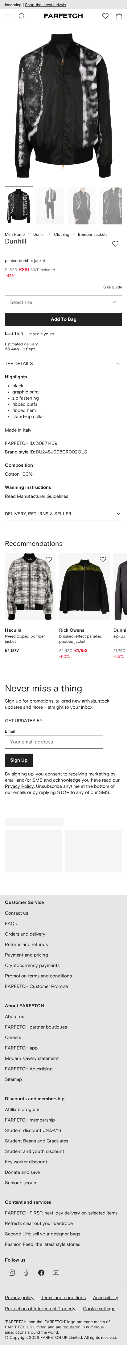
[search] (21, 16)
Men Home (15, 234)
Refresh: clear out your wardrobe (39, 1223)
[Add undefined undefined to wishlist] (48, 559)
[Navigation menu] (8, 16)
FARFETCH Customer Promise (36, 986)
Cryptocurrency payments (32, 965)
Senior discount (21, 1182)
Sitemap (13, 1079)
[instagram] (11, 1272)
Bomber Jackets (92, 234)
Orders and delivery (25, 934)
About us (14, 1016)
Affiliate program (22, 1109)
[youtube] (56, 1272)
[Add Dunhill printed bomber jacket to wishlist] (115, 244)
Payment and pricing (26, 954)
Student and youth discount (34, 1151)
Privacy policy (19, 1297)
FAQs (11, 923)
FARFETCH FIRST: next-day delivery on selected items (61, 1212)
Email (10, 731)
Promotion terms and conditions (38, 975)
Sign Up (18, 760)
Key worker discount (26, 1161)
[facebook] (41, 1272)
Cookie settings (99, 1308)
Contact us (16, 913)
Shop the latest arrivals (45, 5)
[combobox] (63, 302)
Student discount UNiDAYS (33, 1130)
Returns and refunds (26, 944)
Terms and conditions (63, 1297)
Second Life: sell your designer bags (42, 1233)
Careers (13, 1037)
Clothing (61, 234)
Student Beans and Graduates (36, 1140)
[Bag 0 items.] (119, 16)
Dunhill (39, 234)
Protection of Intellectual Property (40, 1308)
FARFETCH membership (30, 1119)
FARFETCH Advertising (29, 1068)
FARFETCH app (21, 1047)
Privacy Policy (19, 786)
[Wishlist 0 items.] (105, 16)
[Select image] (19, 205)
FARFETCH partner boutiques (36, 1027)
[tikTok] (26, 1272)
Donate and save (22, 1172)
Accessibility (105, 1297)
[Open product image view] (63, 106)
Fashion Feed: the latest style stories (42, 1244)
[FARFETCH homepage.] (63, 16)
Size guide (112, 287)
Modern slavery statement (32, 1058)
